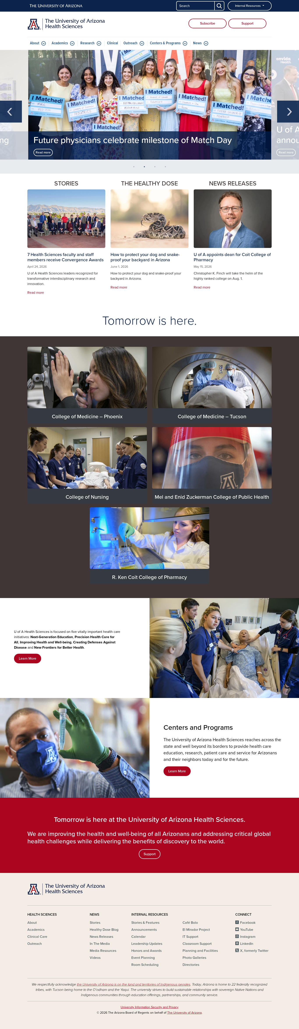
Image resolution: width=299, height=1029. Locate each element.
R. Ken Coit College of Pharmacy (149, 577)
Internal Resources (248, 6)
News (197, 43)
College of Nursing (87, 497)
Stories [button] (66, 183)
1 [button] (135, 168)
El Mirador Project (196, 930)
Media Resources (103, 951)
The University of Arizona (184, 1013)
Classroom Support (197, 944)
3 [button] (156, 168)
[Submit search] (219, 6)
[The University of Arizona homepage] (56, 5)
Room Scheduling (144, 965)
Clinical (112, 43)
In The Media (100, 944)
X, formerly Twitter (254, 951)
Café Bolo (190, 922)
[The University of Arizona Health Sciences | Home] (66, 24)
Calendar (138, 937)
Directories (191, 965)
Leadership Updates (146, 944)
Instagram (247, 937)
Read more (43, 152)
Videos (95, 958)
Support (247, 23)
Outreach (130, 43)
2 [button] (146, 168)
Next (288, 112)
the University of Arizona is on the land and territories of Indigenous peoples (133, 984)
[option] (149, 105)
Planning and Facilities (200, 951)
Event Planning (143, 958)
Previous (11, 112)
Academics (60, 43)
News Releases (233, 183)
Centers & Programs (165, 43)
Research (87, 43)
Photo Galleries (194, 958)
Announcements (144, 930)
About (34, 43)
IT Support (190, 937)
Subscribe (207, 23)
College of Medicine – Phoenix (87, 416)
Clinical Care (37, 937)
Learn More (27, 658)
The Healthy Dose (149, 183)
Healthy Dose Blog (104, 930)
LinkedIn (246, 944)
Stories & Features (145, 922)
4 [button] (167, 168)
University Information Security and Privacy (149, 1007)
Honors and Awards (146, 951)
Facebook (247, 922)
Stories (95, 922)
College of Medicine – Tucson (212, 416)
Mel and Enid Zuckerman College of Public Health (212, 497)
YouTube (246, 930)
